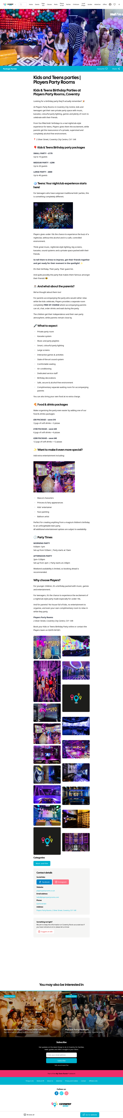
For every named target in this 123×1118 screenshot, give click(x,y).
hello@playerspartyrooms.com (48, 897)
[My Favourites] (114, 4)
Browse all (30, 1115)
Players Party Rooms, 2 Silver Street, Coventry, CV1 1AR (56, 910)
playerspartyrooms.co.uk (46, 891)
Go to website (91, 1115)
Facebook (46, 882)
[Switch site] (15, 4)
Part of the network (61, 1074)
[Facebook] (56, 1093)
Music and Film (42, 863)
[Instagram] (66, 1093)
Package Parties (10, 69)
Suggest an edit (46, 932)
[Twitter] (61, 1093)
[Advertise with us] (119, 4)
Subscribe (62, 1060)
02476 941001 (41, 904)
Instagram (62, 882)
